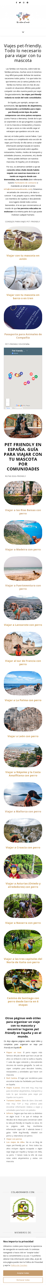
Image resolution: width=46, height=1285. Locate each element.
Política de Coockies (19, 1265)
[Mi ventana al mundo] (23, 16)
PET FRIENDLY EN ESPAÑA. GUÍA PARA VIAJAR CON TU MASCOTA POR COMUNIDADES (23, 457)
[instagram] (24, 2)
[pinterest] (27, 2)
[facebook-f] (16, 2)
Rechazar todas (23, 1280)
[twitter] (20, 2)
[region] (23, 1261)
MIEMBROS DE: (23, 1232)
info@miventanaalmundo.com (18, 189)
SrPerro (9, 1113)
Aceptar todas (23, 1273)
